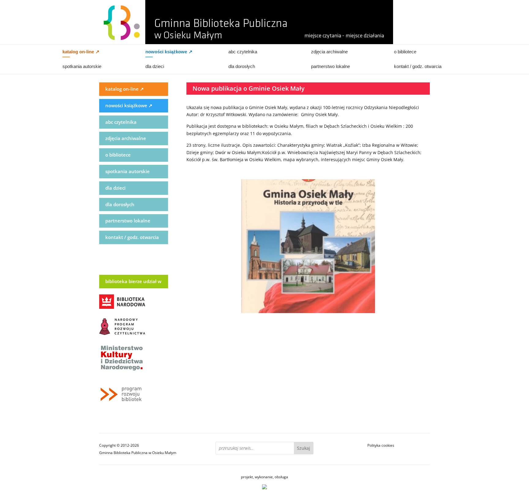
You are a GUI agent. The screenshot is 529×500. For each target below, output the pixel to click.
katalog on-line (80, 51)
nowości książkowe (169, 51)
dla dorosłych (241, 66)
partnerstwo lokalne (330, 66)
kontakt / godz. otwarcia (417, 66)
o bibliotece (405, 51)
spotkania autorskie (81, 66)
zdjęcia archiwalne (329, 51)
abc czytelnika (242, 51)
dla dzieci (154, 66)
